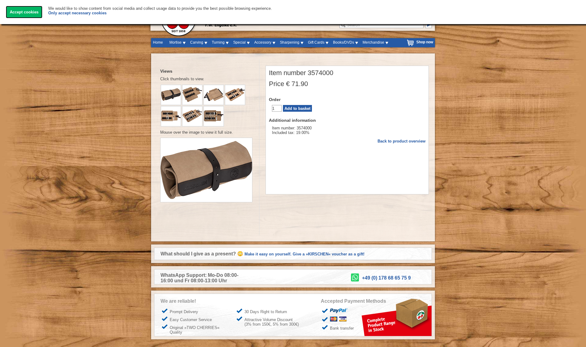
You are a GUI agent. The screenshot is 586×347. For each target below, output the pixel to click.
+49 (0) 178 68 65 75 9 (386, 277)
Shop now (424, 42)
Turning (218, 42)
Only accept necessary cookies (77, 13)
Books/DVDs (343, 42)
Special (239, 42)
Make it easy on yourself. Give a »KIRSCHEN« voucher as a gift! (304, 254)
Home (158, 42)
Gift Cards (316, 42)
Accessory (262, 42)
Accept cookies (24, 12)
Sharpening (289, 42)
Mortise (175, 42)
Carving (196, 42)
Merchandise (373, 42)
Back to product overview (401, 141)
